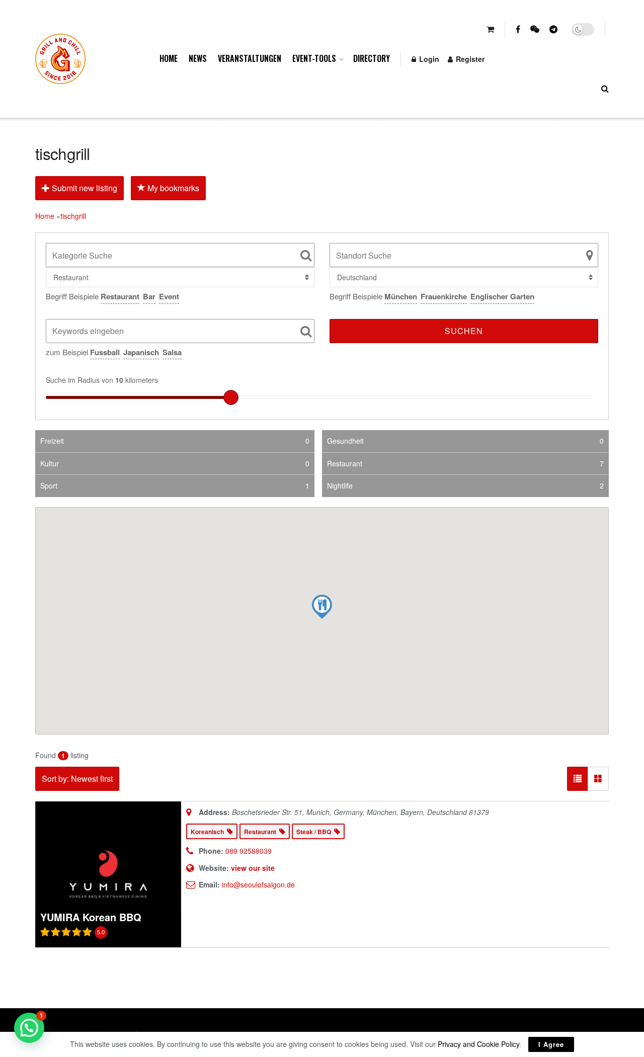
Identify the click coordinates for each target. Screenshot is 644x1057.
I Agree (551, 1044)
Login (428, 59)
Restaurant (120, 296)
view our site (253, 868)
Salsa (172, 352)
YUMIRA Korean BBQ (90, 917)
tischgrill (73, 216)
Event (169, 296)
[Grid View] (598, 779)
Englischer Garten (502, 296)
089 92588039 (248, 851)
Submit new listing (83, 188)
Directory (371, 58)
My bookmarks (172, 188)
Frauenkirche (444, 296)
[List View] (577, 779)
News (198, 58)
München (400, 296)
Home (168, 58)
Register (469, 59)
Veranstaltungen (249, 58)
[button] (29, 1028)
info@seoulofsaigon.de (258, 884)
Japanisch (141, 352)
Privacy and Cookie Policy (478, 1044)
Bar (149, 296)
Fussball (105, 352)
